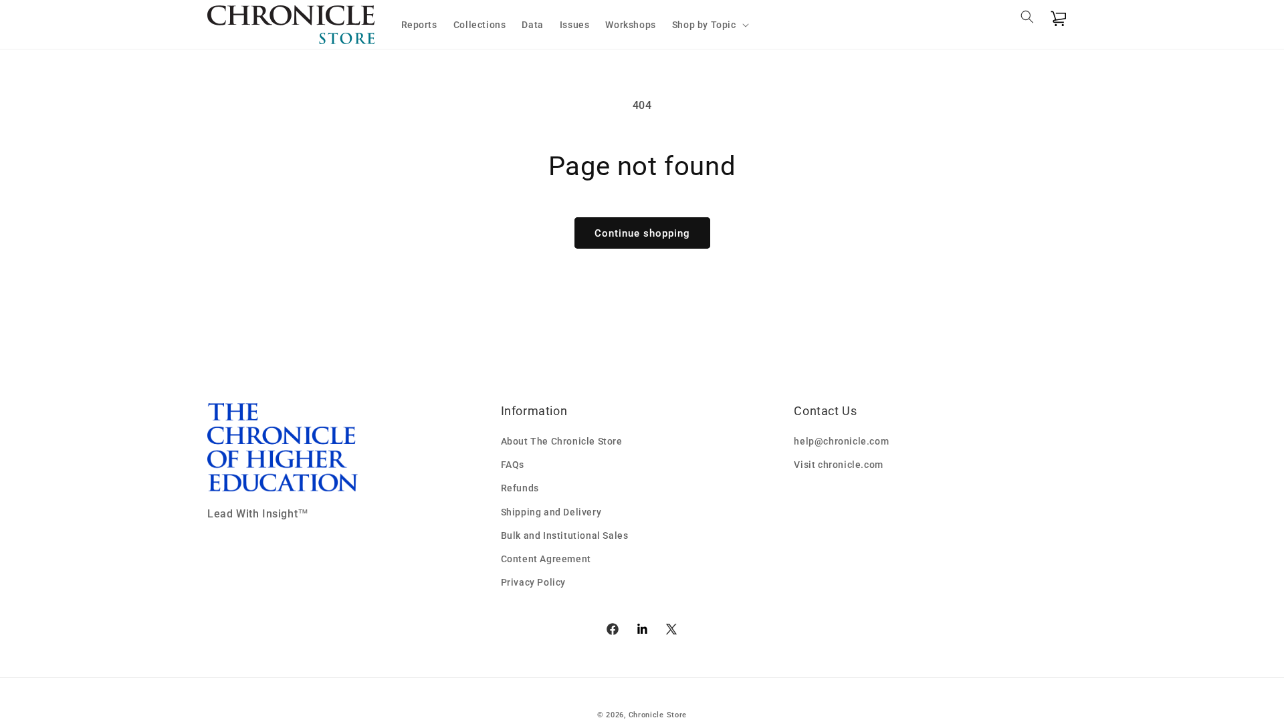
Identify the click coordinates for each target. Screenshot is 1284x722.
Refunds (520, 488)
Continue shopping (642, 233)
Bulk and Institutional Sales (565, 535)
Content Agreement (546, 559)
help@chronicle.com (841, 441)
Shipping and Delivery (551, 512)
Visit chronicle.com (838, 464)
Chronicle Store (658, 715)
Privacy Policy (533, 582)
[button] (709, 25)
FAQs (512, 464)
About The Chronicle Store (562, 441)
